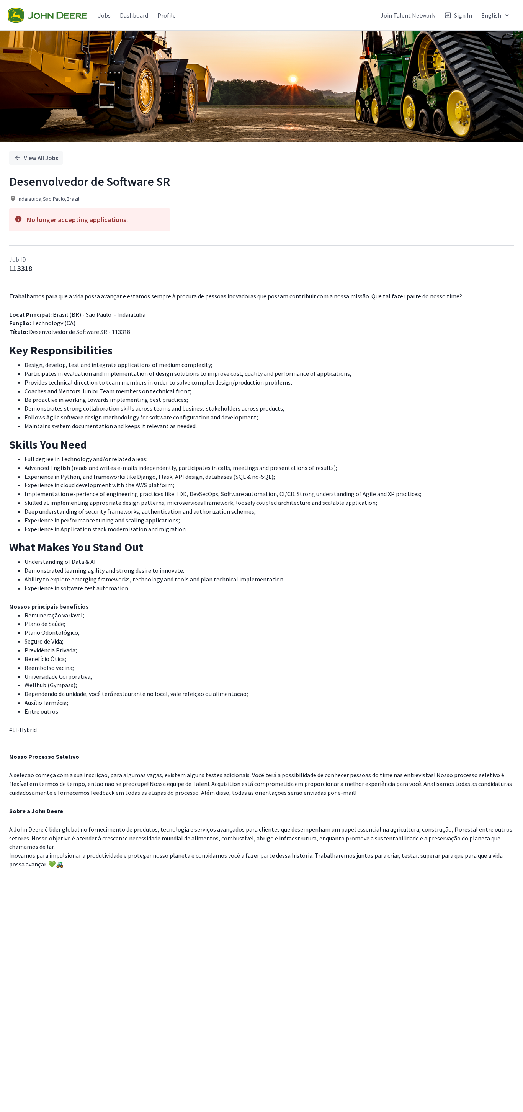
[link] (47, 15)
